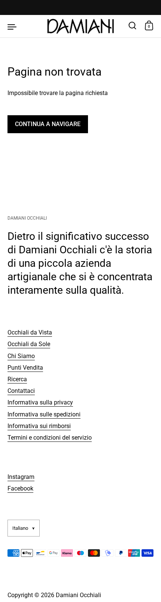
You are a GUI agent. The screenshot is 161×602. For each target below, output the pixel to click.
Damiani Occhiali (78, 595)
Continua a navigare (47, 124)
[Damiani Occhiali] (81, 26)
